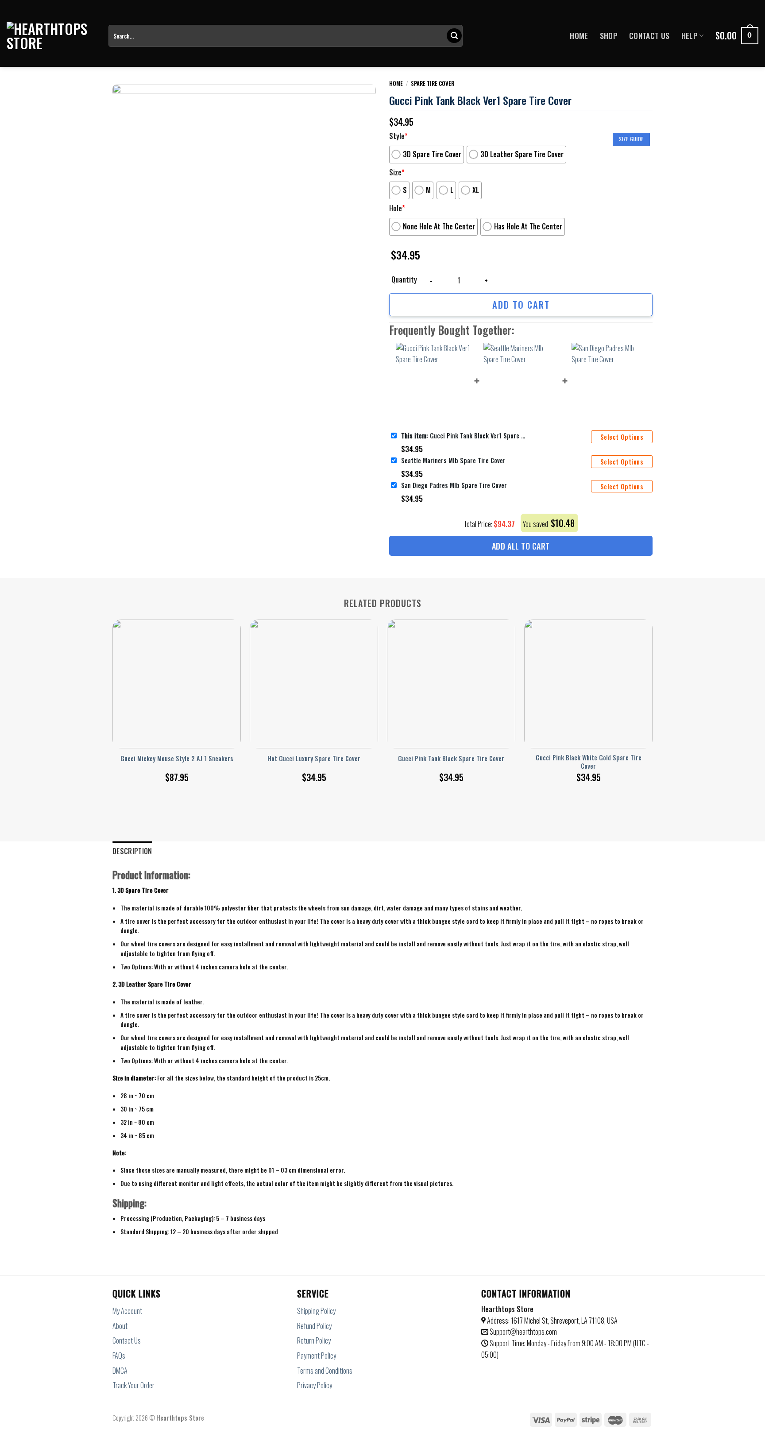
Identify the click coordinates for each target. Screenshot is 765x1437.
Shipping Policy (316, 1310)
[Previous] (113, 691)
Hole (397, 208)
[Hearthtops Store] (51, 36)
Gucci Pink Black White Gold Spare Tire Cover (588, 762)
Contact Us (649, 35)
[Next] (652, 691)
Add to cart (521, 304)
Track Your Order (133, 1385)
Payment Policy (316, 1355)
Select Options (621, 437)
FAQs (118, 1355)
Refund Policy (314, 1326)
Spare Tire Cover (432, 83)
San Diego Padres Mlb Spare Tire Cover (454, 485)
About (120, 1326)
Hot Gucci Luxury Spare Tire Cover (313, 759)
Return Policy (314, 1340)
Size (397, 172)
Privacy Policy (314, 1385)
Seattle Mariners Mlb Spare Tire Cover (453, 460)
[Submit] (454, 35)
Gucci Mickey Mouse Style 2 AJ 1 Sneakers (176, 759)
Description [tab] (132, 851)
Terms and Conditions (324, 1370)
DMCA (120, 1370)
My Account (127, 1310)
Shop (609, 35)
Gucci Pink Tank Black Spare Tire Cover (451, 759)
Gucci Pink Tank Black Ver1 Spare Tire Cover (463, 435)
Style (398, 136)
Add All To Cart (521, 546)
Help (689, 35)
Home (579, 35)
